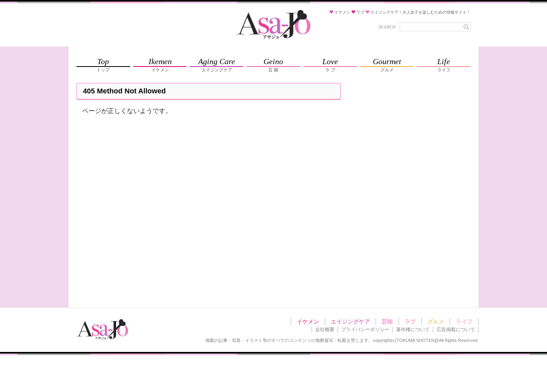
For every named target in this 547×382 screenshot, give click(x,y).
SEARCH (387, 26)
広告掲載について (455, 329)
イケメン (308, 321)
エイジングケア (350, 321)
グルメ (435, 321)
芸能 (387, 321)
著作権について (413, 329)
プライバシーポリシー (365, 329)
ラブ (410, 321)
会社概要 (324, 329)
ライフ (464, 321)
